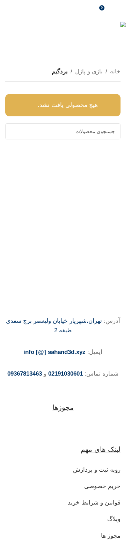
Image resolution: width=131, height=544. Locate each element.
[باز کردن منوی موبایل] (8, 10)
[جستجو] (13, 131)
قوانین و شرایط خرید (94, 502)
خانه (115, 71)
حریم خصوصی (102, 486)
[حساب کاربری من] (117, 10)
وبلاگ (113, 519)
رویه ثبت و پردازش (97, 469)
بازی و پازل (89, 71)
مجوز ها (111, 535)
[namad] (62, 428)
